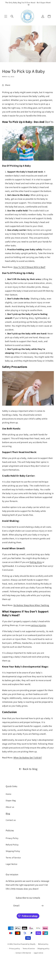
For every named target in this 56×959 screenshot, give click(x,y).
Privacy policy (14, 948)
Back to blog (30, 769)
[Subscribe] (42, 905)
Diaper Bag (11, 800)
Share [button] (7, 85)
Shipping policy (43, 948)
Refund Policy (12, 844)
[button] (6, 16)
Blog (8, 813)
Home (8, 794)
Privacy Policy (12, 838)
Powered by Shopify (28, 944)
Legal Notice (11, 864)
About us (10, 807)
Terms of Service (13, 857)
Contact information (23, 953)
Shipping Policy (13, 851)
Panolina (16, 944)
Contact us (11, 820)
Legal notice (38, 953)
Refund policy (43, 944)
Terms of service (29, 948)
